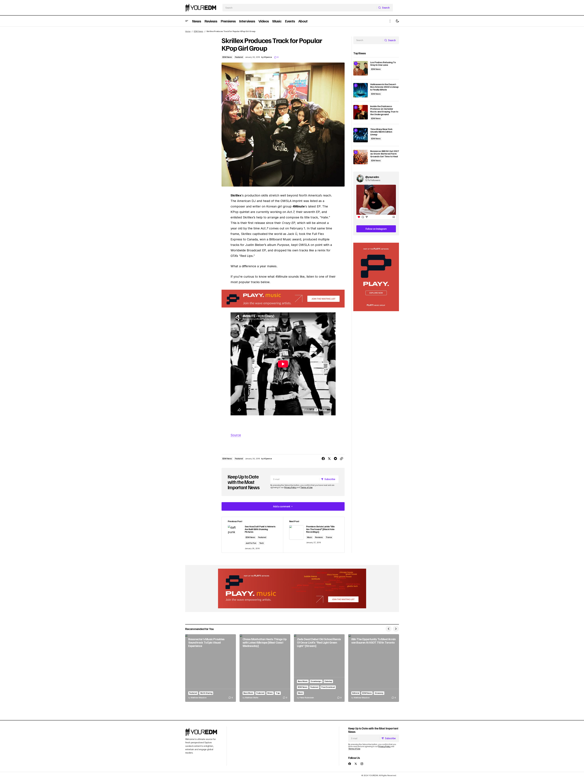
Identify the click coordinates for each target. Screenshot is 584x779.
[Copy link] (341, 459)
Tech (261, 543)
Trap (278, 693)
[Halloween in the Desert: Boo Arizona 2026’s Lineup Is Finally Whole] (360, 90)
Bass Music (248, 693)
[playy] (283, 299)
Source (236, 435)
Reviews (319, 537)
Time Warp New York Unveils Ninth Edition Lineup (381, 132)
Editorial (355, 693)
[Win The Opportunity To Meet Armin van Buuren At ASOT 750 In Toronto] (373, 668)
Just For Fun (251, 543)
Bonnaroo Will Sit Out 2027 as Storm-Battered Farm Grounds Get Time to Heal (384, 154)
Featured (239, 57)
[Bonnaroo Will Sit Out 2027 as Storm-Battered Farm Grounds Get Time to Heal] (360, 157)
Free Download (328, 687)
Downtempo (316, 681)
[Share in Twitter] (329, 459)
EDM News (198, 31)
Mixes (270, 693)
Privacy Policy (290, 487)
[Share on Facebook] (323, 459)
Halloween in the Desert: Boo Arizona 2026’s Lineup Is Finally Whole (384, 87)
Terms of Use (306, 487)
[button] (186, 21)
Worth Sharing (206, 693)
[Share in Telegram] (335, 459)
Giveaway (379, 693)
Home (188, 31)
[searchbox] (300, 7)
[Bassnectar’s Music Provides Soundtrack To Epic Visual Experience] (210, 668)
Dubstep (328, 681)
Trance (329, 537)
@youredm (372, 177)
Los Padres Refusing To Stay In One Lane (383, 63)
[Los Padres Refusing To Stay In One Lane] (360, 68)
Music (309, 537)
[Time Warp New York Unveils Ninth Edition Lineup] (360, 135)
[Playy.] (292, 588)
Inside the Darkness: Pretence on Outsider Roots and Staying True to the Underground (384, 110)
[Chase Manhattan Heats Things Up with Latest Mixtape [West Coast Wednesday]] (265, 668)
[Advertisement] (376, 277)
